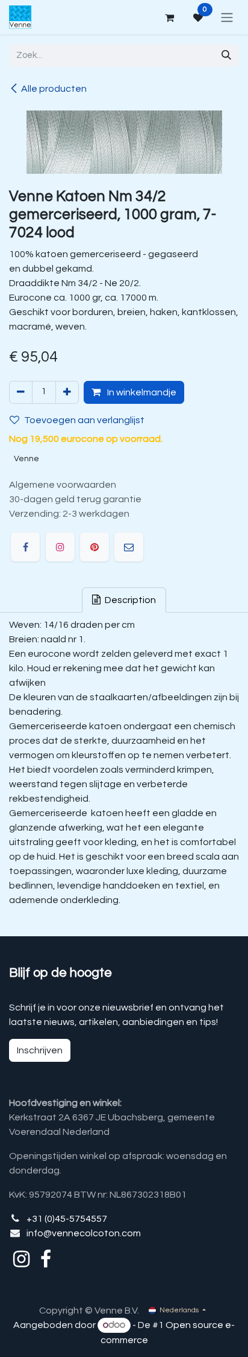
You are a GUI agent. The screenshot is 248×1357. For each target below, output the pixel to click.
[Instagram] (60, 546)
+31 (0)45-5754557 (66, 1219)
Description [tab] (129, 600)
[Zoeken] (226, 55)
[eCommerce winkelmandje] (169, 17)
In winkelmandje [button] (140, 392)
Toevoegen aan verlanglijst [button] (84, 420)
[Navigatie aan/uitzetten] (227, 17)
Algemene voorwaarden (62, 485)
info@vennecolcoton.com (83, 1233)
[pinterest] (94, 546)
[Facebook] (25, 546)
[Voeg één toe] (67, 392)
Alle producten (54, 89)
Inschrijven (40, 1050)
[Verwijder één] (21, 392)
